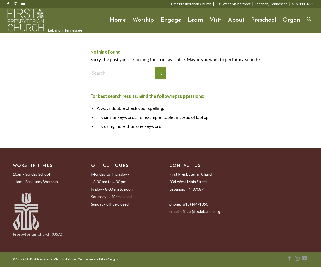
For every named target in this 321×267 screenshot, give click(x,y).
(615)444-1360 (195, 204)
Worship (143, 20)
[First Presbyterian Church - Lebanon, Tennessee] (26, 20)
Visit (215, 20)
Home (118, 20)
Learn (195, 20)
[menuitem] (309, 20)
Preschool (263, 20)
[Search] (309, 20)
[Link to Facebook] (8, 4)
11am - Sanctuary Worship (35, 181)
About (236, 20)
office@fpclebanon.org (200, 211)
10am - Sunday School (31, 174)
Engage (170, 20)
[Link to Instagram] (15, 4)
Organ (291, 20)
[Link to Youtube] (23, 4)
